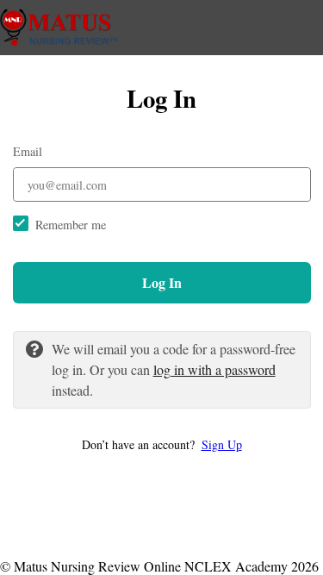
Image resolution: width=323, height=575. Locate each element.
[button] (162, 444)
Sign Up (222, 444)
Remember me (70, 224)
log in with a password (214, 369)
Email (27, 151)
